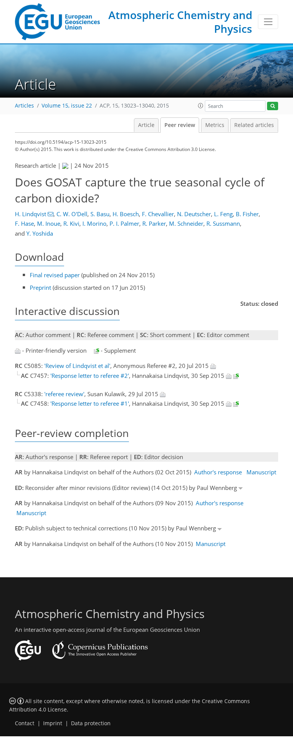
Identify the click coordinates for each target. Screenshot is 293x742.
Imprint (52, 723)
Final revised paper (55, 275)
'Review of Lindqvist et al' (77, 365)
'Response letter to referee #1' (89, 403)
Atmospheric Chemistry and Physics (180, 22)
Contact (24, 723)
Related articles (254, 125)
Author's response (218, 472)
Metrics (214, 125)
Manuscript (261, 472)
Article (146, 125)
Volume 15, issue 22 (67, 105)
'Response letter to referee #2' (89, 375)
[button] (200, 105)
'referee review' (64, 394)
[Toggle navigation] (268, 21)
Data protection (91, 723)
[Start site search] (272, 106)
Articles (24, 105)
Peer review (179, 125)
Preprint (40, 287)
